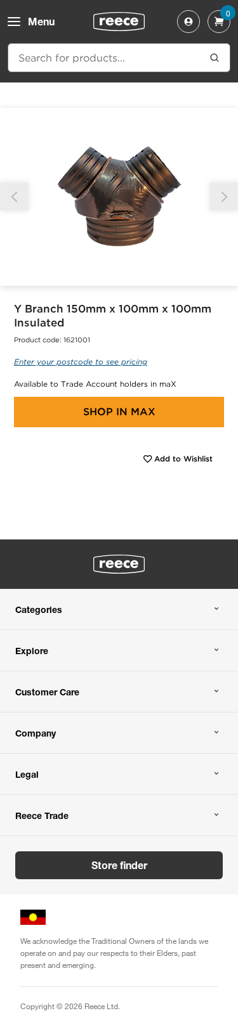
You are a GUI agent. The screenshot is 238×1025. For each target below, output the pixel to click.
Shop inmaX (119, 412)
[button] (223, 197)
